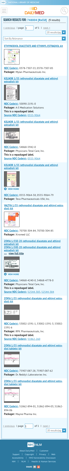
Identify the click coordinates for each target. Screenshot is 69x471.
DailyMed (34, 10)
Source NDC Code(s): (15, 115)
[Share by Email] (34, 466)
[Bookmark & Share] (38, 466)
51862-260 (34, 339)
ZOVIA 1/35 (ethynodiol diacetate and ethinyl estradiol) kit (33, 300)
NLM (23, 461)
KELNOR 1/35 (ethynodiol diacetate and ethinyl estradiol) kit (31, 80)
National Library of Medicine (23, 2)
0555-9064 (34, 115)
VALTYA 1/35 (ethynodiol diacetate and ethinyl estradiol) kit (34, 207)
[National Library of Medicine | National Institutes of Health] (34, 444)
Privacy (42, 454)
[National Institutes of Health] (4, 2)
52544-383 (34, 291)
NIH (13, 461)
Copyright (29, 454)
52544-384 (47, 291)
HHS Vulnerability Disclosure (42, 457)
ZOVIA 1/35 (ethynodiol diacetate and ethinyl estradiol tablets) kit (33, 347)
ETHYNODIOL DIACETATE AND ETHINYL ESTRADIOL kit (33, 46)
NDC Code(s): (11, 68)
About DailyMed (27, 450)
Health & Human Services (43, 461)
